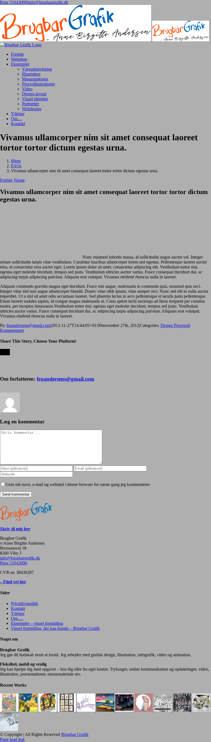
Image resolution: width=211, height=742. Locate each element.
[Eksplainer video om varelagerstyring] (163, 710)
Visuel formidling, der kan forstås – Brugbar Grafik (55, 628)
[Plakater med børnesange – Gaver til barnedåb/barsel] (125, 710)
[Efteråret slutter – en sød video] (182, 710)
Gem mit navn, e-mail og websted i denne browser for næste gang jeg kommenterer (77, 484)
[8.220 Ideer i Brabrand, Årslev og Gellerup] (9, 729)
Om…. (17, 618)
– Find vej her (13, 581)
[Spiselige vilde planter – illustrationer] (67, 710)
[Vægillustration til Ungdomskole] (105, 710)
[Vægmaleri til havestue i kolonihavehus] (48, 710)
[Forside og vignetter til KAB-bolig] (9, 710)
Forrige (6, 180)
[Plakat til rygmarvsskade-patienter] (144, 710)
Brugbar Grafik (75, 734)
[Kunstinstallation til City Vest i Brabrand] (28, 710)
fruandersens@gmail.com (28, 325)
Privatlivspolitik (24, 603)
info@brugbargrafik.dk (48, 2)
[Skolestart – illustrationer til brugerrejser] (86, 710)
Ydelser (17, 613)
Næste (19, 180)
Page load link (12, 739)
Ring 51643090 (13, 2)
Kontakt (18, 608)
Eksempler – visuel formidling (37, 623)
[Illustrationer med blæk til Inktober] (201, 710)
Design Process (173, 325)
